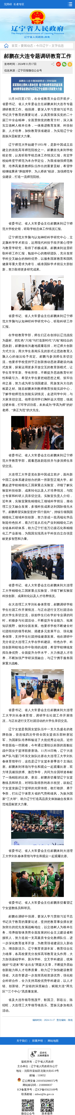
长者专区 (18, 4)
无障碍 (8, 4)
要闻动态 (27, 45)
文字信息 (58, 45)
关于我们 (22, 1040)
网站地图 (53, 1040)
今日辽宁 (42, 45)
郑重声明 (37, 1040)
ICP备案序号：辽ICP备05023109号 (37, 1089)
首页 (15, 45)
